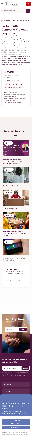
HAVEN (9, 72)
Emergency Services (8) (10, 92)
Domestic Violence (12, 20)
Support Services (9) (20, 98)
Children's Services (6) (10, 100)
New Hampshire (24, 20)
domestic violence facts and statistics (12, 55)
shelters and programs (17, 48)
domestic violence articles (16, 58)
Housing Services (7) (9, 98)
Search (23, 330)
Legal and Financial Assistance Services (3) (15, 94)
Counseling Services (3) (10, 96)
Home (3, 20)
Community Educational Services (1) (13, 102)
